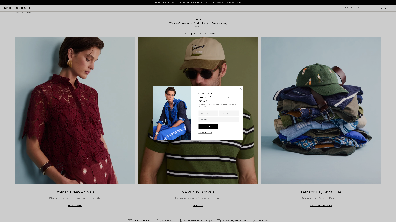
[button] (240, 88)
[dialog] (198, 111)
